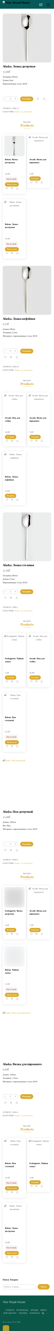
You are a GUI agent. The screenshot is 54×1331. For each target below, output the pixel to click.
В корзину (26, 99)
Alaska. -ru (19, 112)
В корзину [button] (35, 178)
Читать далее (12, 184)
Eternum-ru (28, 112)
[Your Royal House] (16, 2)
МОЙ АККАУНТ (10, 1313)
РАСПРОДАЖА (22, 1310)
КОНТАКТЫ (35, 1313)
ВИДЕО (43, 1310)
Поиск (43, 1287)
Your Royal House (10, 1322)
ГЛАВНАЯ (9, 1310)
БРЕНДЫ (34, 1310)
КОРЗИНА (23, 1313)
